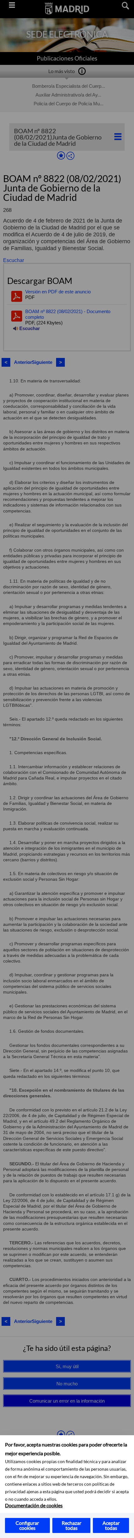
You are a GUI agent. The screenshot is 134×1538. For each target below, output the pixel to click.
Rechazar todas (71, 1525)
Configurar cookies (27, 1525)
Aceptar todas (111, 1525)
